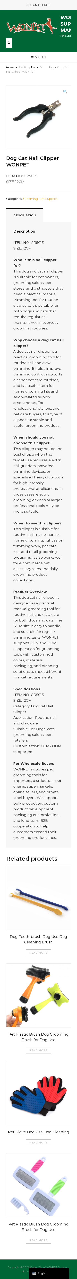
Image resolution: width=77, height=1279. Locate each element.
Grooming (46, 67)
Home (10, 67)
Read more (38, 952)
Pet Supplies (27, 67)
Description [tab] (24, 215)
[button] (65, 91)
